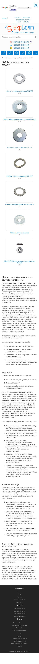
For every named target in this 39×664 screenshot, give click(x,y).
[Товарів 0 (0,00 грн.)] (36, 5)
